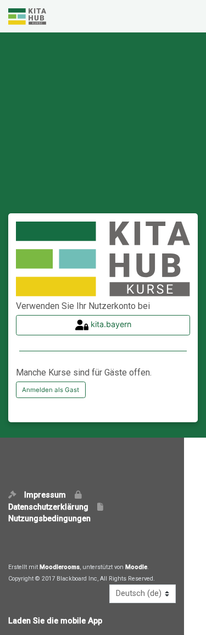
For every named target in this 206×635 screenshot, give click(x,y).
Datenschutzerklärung (51, 507)
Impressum (48, 495)
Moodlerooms (60, 567)
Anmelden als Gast (50, 390)
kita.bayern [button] (109, 324)
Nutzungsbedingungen (49, 518)
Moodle (136, 567)
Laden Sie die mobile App (55, 621)
